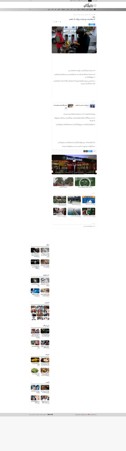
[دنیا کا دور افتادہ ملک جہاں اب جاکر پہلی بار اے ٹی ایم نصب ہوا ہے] (74, 211)
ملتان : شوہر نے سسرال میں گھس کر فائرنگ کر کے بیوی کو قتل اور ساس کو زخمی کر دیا (45, 255)
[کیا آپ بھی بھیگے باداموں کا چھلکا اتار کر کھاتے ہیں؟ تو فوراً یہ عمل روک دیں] (45, 370)
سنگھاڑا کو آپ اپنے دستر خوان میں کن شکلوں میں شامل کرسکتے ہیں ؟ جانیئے (45, 364)
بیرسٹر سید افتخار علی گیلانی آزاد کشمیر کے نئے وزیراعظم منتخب (80, 1)
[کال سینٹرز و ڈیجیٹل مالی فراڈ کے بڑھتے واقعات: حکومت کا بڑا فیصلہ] (70, 106)
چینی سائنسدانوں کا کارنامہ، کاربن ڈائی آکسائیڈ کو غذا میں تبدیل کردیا (45, 295)
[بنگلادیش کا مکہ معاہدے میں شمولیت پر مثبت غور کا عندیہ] (40, 311)
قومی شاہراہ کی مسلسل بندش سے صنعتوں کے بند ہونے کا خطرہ (90, 204)
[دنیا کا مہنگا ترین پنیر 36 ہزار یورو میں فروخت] (35, 342)
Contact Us (44, 414)
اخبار (55, 9)
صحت (71, 9)
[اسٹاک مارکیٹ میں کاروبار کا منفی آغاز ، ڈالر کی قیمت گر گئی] (74, 200)
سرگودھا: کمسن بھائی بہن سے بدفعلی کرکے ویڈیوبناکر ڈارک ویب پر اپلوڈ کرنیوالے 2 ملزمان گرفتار (35, 255)
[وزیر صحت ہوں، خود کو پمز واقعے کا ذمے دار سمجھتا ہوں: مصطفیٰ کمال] (34, 307)
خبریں (87, 9)
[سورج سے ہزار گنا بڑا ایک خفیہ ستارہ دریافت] (35, 280)
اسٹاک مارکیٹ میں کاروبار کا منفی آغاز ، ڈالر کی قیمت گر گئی (76, 204)
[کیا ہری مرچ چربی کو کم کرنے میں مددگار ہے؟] (35, 370)
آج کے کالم (63, 9)
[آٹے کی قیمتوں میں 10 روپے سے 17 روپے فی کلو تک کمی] (59, 211)
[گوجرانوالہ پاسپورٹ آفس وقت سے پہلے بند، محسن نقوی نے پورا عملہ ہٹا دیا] (46, 314)
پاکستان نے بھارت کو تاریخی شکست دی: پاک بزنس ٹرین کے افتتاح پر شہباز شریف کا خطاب (74, 165)
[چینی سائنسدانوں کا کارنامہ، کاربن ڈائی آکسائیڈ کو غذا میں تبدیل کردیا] (45, 290)
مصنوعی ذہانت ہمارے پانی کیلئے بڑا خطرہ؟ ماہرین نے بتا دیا (35, 295)
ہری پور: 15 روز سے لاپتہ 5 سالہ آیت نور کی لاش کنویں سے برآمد (45, 266)
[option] (74, 164)
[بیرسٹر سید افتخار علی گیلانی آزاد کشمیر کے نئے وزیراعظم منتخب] (46, 311)
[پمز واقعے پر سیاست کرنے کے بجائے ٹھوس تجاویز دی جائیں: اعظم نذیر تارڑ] (40, 314)
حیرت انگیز (83, 9)
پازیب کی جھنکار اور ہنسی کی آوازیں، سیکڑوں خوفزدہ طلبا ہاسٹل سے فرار (45, 335)
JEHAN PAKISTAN (92, 414)
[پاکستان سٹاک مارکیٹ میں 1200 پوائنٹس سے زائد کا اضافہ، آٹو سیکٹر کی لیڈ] (88, 211)
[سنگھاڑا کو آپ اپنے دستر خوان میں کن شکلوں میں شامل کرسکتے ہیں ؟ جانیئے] (45, 360)
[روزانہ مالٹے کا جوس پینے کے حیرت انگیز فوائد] (35, 360)
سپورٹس (68, 9)
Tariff (41, 414)
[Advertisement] (74, 62)
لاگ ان (88, 226)
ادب (75, 9)
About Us (33, 414)
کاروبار (90, 14)
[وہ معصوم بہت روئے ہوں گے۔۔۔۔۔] (34, 318)
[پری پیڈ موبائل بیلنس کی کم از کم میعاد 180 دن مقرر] (40, 307)
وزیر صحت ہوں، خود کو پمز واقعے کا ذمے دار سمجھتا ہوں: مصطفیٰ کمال (45, 402)
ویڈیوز (49, 9)
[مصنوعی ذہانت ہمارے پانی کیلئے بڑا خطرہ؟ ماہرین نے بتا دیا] (35, 290)
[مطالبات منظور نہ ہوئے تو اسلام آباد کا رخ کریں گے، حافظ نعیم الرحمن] (46, 307)
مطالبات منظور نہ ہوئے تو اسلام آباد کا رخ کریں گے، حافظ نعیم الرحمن (45, 391)
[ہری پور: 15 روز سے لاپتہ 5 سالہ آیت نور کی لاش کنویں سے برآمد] (45, 261)
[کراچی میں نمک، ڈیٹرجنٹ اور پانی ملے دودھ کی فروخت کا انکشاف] (45, 342)
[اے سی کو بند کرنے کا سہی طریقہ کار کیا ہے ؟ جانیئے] (45, 280)
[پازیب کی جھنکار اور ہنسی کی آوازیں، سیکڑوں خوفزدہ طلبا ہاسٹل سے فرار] (45, 331)
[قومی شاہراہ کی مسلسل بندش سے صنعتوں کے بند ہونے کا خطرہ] (88, 199)
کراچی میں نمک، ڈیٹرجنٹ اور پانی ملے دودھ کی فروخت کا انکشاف (45, 347)
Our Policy (37, 414)
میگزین (59, 9)
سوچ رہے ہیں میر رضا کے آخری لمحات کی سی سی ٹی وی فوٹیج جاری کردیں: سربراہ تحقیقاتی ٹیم (35, 267)
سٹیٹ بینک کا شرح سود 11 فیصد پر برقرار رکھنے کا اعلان (82, 105)
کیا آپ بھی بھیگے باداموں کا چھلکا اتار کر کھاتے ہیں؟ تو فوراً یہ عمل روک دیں (45, 374)
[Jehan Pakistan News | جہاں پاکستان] (90, 5)
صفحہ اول (93, 14)
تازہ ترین (91, 9)
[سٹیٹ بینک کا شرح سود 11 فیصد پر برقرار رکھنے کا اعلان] (92, 106)
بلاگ (52, 9)
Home (31, 414)
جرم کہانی (79, 9)
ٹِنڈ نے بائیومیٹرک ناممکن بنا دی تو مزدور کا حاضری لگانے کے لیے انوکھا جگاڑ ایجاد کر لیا (35, 336)
